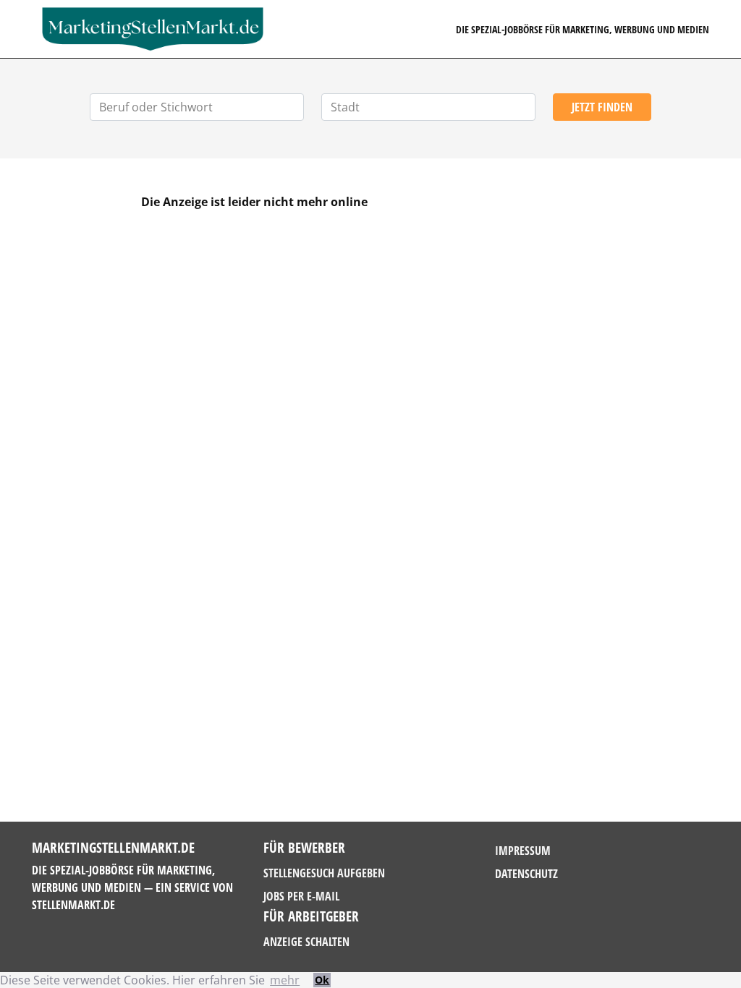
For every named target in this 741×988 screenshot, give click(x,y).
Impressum (523, 851)
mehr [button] (285, 980)
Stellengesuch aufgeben (324, 873)
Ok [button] (322, 980)
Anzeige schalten (306, 942)
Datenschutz (526, 874)
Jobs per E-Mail (301, 896)
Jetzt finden (602, 107)
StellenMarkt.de (73, 905)
